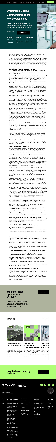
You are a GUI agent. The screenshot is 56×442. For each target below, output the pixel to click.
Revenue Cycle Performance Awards (39, 405)
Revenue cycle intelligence (12, 424)
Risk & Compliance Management (26, 414)
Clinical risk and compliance (12, 404)
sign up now (43, 292)
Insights (27, 2)
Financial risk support (11, 409)
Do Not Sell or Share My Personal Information (9, 393)
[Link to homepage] (3, 2)
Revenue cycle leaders (24, 404)
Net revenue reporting (11, 418)
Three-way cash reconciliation (12, 431)
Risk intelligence (10, 428)
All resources (36, 399)
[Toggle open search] (45, 2)
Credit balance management (12, 406)
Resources (21, 2)
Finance (22, 411)
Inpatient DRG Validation (11, 411)
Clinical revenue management (12, 403)
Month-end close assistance (12, 416)
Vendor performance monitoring (12, 435)
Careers (49, 402)
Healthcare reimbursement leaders (25, 403)
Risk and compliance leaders (25, 406)
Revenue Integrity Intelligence (12, 427)
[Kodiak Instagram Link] (49, 385)
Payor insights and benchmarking (10, 420)
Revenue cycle (23, 413)
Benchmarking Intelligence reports (39, 408)
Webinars (36, 417)
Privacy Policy (50, 406)
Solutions (14, 2)
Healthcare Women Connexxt (39, 402)
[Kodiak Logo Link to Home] (8, 385)
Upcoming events (37, 413)
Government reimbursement (12, 410)
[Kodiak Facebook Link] (53, 385)
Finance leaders (23, 400)
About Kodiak (50, 399)
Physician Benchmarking (11, 423)
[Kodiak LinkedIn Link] (41, 385)
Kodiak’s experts (12, 275)
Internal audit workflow (11, 413)
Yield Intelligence (10, 437)
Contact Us (51, 2)
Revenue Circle (37, 415)
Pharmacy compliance (11, 422)
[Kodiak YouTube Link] (45, 385)
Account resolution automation (12, 399)
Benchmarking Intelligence (12, 402)
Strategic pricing (10, 430)
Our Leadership (51, 400)
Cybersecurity (9, 407)
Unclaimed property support (12, 434)
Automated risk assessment (12, 400)
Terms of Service (49, 408)
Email (8, 43)
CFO (21, 399)
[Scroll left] (45, 320)
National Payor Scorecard (38, 403)
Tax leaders (22, 407)
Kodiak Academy (37, 400)
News (36, 2)
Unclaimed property (13, 54)
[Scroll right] (48, 320)
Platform (8, 2)
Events (32, 2)
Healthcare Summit (37, 414)
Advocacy (50, 404)
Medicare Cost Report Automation (11, 415)
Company (41, 2)
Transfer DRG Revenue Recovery (12, 433)
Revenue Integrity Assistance (12, 426)
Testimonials (50, 403)
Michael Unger (10, 37)
